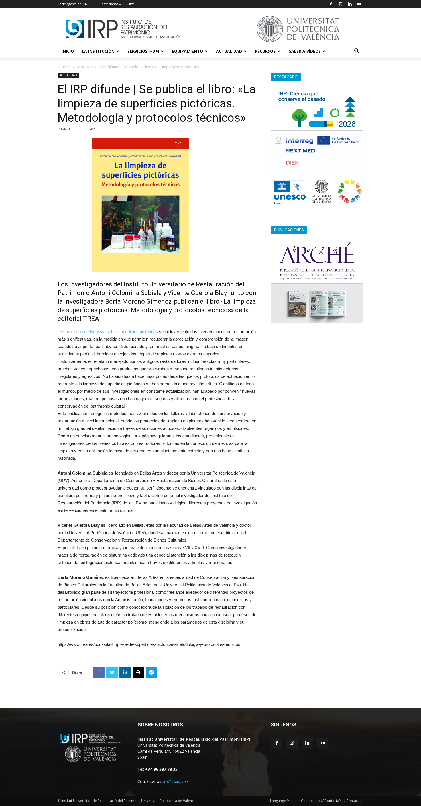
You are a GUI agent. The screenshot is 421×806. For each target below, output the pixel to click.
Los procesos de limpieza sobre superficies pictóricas (108, 331)
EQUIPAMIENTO (187, 51)
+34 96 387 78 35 (161, 769)
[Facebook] (330, 4)
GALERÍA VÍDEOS (304, 51)
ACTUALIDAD (229, 51)
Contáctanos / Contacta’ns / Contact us (332, 800)
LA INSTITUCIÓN (98, 51)
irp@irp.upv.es (176, 781)
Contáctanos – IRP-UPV (116, 4)
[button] (356, 51)
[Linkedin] (349, 4)
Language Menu (283, 800)
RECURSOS (265, 51)
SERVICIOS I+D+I (143, 51)
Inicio (62, 66)
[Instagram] (340, 4)
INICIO (68, 51)
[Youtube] (359, 4)
